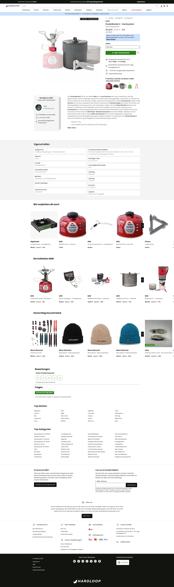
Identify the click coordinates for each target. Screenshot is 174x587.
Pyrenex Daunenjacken (95, 444)
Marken (124, 10)
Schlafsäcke (38, 457)
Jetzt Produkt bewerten (112, 26)
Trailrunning (57, 10)
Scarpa (90, 416)
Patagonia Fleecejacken (95, 441)
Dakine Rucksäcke (93, 457)
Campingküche (119, 18)
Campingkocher (128, 18)
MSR (108, 21)
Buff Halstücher (120, 451)
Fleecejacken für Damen (41, 439)
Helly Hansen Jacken (94, 446)
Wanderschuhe (66, 441)
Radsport (89, 10)
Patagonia (37, 411)
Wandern (46, 10)
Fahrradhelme (65, 454)
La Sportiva (37, 418)
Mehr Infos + (72, 128)
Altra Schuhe (119, 449)
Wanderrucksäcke (66, 436)
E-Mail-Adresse (101, 481)
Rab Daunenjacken (121, 439)
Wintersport (78, 10)
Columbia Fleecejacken (95, 449)
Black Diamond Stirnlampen (96, 451)
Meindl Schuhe (92, 454)
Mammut (91, 421)
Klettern (67, 10)
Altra (62, 411)
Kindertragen (65, 457)
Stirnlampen (38, 454)
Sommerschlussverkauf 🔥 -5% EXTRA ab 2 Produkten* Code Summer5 (87, 14)
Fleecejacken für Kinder (95, 436)
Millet (62, 413)
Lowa (35, 421)
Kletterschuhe (65, 449)
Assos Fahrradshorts (121, 434)
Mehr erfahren (111, 39)
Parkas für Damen (39, 436)
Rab (35, 416)
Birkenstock (118, 418)
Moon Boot (64, 416)
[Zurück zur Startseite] (107, 18)
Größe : (108, 43)
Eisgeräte (64, 439)
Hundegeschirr (119, 441)
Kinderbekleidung (93, 434)
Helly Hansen (65, 418)
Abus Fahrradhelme (121, 454)
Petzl (116, 421)
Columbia (91, 413)
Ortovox (36, 413)
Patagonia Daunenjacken (123, 457)
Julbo (116, 411)
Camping (110, 18)
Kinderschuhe (65, 451)
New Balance (119, 413)
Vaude (90, 418)
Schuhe (36, 10)
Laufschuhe (64, 446)
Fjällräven (91, 411)
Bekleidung (26, 10)
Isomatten (37, 451)
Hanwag (117, 416)
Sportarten (99, 10)
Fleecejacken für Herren (41, 446)
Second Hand (113, 10)
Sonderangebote (136, 10)
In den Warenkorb (120, 53)
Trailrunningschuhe (67, 444)
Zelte (35, 449)
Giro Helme (118, 436)
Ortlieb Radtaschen (121, 446)
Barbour (63, 421)
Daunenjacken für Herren (42, 441)
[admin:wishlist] (138, 53)
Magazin (149, 10)
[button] (70, 50)
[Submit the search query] (156, 6)
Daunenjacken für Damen (42, 434)
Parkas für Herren (39, 444)
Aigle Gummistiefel (94, 439)
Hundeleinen (119, 444)
